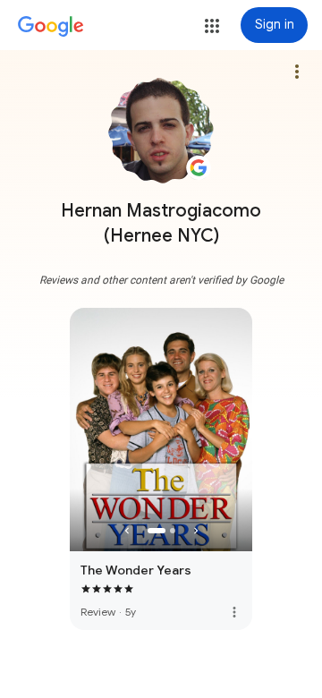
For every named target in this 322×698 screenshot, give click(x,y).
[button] (212, 26)
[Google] (51, 27)
